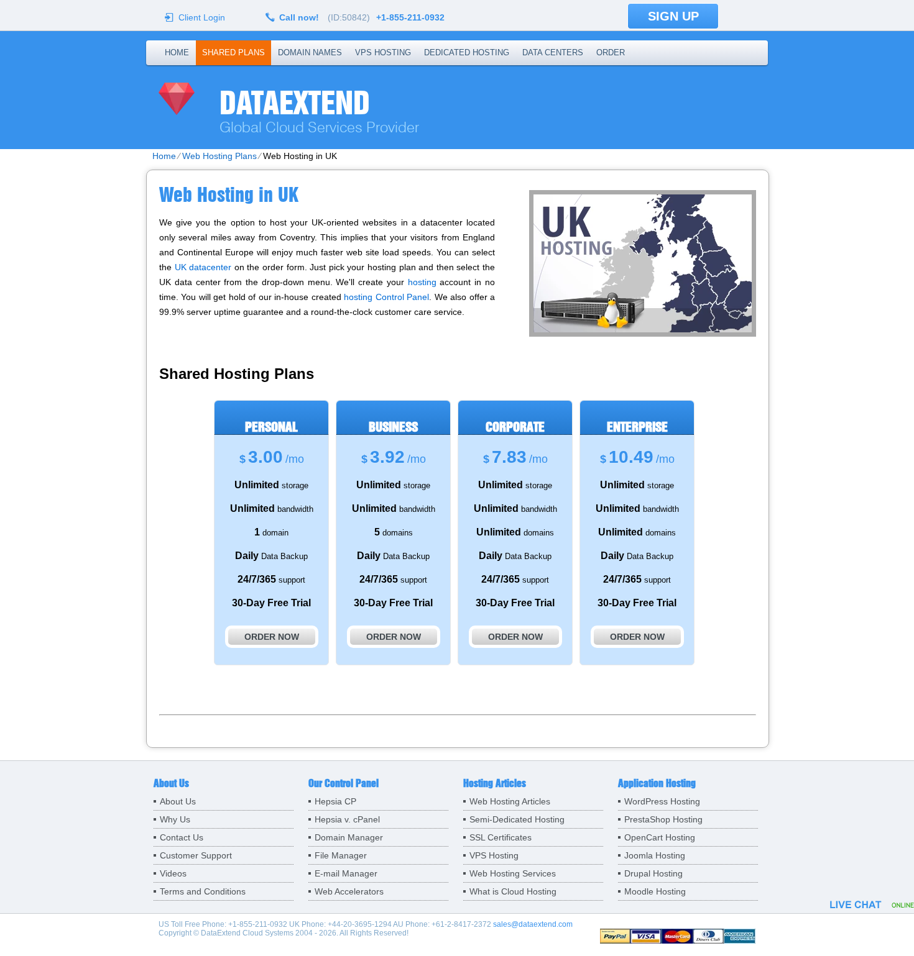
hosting (422, 282)
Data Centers (552, 52)
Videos (173, 873)
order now (271, 637)
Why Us (175, 819)
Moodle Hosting (655, 891)
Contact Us (181, 837)
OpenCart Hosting (659, 837)
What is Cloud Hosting (512, 891)
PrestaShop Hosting (663, 819)
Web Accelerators (349, 891)
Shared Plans (233, 52)
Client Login (201, 17)
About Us (178, 801)
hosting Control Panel (386, 297)
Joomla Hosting (654, 855)
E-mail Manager (346, 873)
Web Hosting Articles (509, 801)
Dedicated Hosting (466, 52)
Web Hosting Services (512, 873)
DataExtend (294, 102)
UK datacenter (203, 267)
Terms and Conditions (203, 891)
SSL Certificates (500, 837)
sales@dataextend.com (533, 924)
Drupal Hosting (653, 873)
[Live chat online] (872, 904)
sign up (673, 16)
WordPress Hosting (662, 801)
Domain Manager (349, 837)
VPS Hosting (383, 52)
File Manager (341, 855)
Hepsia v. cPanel (347, 819)
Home (177, 52)
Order (610, 52)
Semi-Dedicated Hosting (517, 819)
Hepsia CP (335, 801)
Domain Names (310, 52)
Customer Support (196, 855)
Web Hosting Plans (219, 156)
